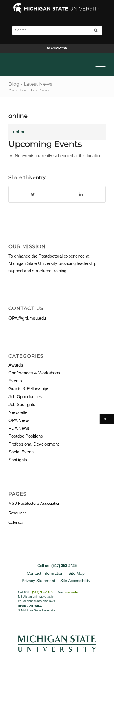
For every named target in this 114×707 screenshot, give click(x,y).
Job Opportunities (25, 396)
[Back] (107, 419)
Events (15, 380)
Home (34, 90)
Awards (15, 364)
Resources (17, 513)
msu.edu (71, 592)
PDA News (19, 428)
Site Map (76, 573)
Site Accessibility (75, 580)
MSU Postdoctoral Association (34, 503)
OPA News (19, 420)
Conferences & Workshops (34, 372)
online (18, 115)
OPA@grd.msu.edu (27, 318)
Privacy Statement (38, 580)
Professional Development (33, 443)
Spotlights (17, 459)
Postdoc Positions (25, 436)
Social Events (21, 451)
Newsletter (18, 412)
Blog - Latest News (30, 84)
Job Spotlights (21, 404)
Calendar (15, 522)
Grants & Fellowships (28, 388)
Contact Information (45, 573)
